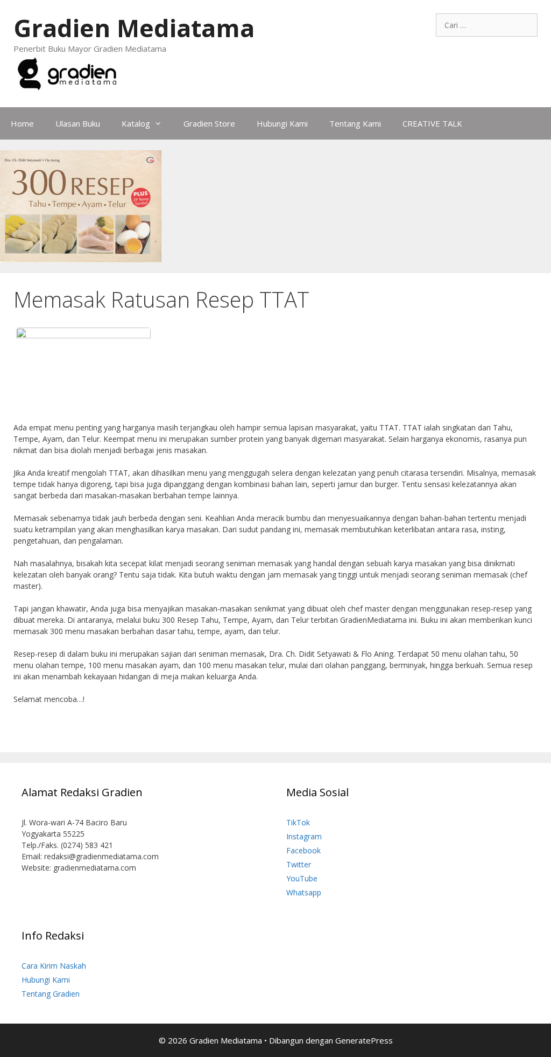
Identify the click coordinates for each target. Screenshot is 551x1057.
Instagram (304, 836)
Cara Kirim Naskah (54, 966)
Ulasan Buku (77, 123)
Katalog (136, 123)
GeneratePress (364, 1040)
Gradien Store (209, 123)
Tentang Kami (355, 123)
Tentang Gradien (51, 994)
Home (22, 123)
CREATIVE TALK (432, 123)
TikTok (298, 822)
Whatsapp (303, 892)
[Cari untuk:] (487, 25)
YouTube (301, 878)
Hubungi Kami (282, 123)
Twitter (298, 864)
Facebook (303, 850)
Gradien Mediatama (134, 27)
